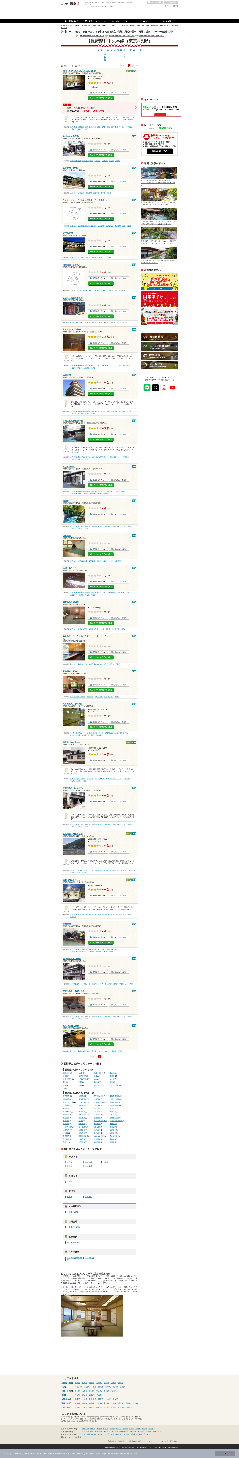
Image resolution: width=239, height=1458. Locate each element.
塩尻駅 (88, 258)
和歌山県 (92, 1399)
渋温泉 (81, 1096)
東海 (63, 1395)
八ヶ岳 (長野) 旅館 (90, 322)
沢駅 (123, 226)
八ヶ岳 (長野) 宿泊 (76, 322)
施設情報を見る (98, 93)
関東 (63, 1387)
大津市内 (141, 1434)
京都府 (108, 1399)
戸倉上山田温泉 (68, 1102)
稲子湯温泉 (83, 1127)
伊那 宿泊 (73, 226)
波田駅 (84, 873)
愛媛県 (128, 1403)
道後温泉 (132, 1431)
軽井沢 (96, 1085)
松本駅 (103, 193)
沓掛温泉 (113, 1112)
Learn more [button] (132, 1453)
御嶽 (80, 1085)
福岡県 (77, 1407)
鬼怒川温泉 (156, 1431)
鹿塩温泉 (66, 1114)
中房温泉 (82, 1139)
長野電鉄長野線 (73, 1242)
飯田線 (69, 1197)
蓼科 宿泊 (73, 629)
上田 (80, 1073)
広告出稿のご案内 (159, 316)
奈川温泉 (113, 1108)
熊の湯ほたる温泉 (116, 1121)
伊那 (80, 1082)
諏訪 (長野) (67, 1079)
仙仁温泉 (113, 1114)
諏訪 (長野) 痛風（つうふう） (107, 366)
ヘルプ (163, 1441)
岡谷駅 (80, 129)
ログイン (167, 6)
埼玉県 (86, 1387)
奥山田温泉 (67, 1112)
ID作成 (175, 6)
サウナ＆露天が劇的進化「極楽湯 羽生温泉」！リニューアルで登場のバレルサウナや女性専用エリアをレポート (158, 183)
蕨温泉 (81, 1121)
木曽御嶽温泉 (99, 1136)
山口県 (106, 1403)
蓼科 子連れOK (94, 664)
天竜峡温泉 (83, 1114)
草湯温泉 (113, 1130)
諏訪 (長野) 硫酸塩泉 (77, 127)
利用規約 (144, 1447)
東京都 (100, 1387)
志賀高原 (66, 1073)
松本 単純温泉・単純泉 (77, 779)
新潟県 (91, 1391)
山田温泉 (82, 1108)
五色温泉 (97, 1118)
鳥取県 (84, 1403)
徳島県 (113, 1403)
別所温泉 (66, 1099)
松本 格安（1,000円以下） (119, 870)
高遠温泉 (113, 1133)
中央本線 (88, 1197)
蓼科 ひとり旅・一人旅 (96, 629)
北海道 (64, 1383)
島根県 (91, 1403)
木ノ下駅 (118, 226)
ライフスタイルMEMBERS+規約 (160, 1447)
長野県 (77, 1391)
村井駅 (99, 561)
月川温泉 (97, 1133)
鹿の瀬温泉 (114, 1136)
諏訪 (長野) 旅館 (87, 161)
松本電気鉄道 (72, 1212)
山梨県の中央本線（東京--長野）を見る (92, 36)
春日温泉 (113, 1127)
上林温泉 (97, 1112)
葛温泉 (65, 1142)
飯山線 (69, 1166)
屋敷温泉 (66, 1124)
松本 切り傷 (102, 984)
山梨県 (84, 1391)
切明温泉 (82, 1112)
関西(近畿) (66, 1399)
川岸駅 (86, 129)
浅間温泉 (66, 1105)
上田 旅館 (81, 193)
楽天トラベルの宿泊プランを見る (101, 98)
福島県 (120, 1383)
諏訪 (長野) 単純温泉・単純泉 (80, 411)
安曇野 (112, 1076)
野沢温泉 (66, 1096)
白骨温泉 (97, 1099)
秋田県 (106, 1383)
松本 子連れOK (100, 779)
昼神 (111, 1082)
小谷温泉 (113, 1139)
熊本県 (106, 1407)
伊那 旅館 (101, 226)
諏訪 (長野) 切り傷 (125, 411)
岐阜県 (91, 1395)
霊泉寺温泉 (114, 1102)
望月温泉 (97, 1127)
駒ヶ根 (96, 1082)
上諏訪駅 (73, 129)
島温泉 (112, 1142)
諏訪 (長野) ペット (116, 457)
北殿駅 (129, 226)
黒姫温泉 (82, 1124)
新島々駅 (132, 870)
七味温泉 (82, 1118)
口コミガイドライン (151, 1441)
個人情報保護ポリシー (112, 1447)
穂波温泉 (82, 1105)
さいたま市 (105, 1434)
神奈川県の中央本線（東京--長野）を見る (122, 36)
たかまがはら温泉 (100, 1121)
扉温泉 (65, 1133)
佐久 (64, 1085)
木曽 (95, 1079)
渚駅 (116, 290)
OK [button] (225, 1454)
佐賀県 (91, 1407)
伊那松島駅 (109, 226)
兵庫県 (77, 1399)
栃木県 (108, 1387)
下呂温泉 (114, 1431)
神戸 (148, 1434)
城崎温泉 (106, 1431)
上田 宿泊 (73, 193)
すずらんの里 (105, 53)
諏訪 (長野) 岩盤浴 (100, 914)
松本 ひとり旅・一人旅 (113, 779)
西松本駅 (96, 193)
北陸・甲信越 (67, 1391)
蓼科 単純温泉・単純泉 (77, 697)
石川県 (106, 1391)
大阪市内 (125, 1434)
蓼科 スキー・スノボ (102, 1051)
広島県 (77, 1403)
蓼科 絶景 (90, 1051)
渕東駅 (78, 873)
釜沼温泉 (66, 1136)
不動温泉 (66, 1118)
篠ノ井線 (88, 1162)
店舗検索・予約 (160, 151)
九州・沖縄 (66, 1407)
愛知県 (84, 1395)
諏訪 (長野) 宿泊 (90, 127)
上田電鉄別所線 (73, 1227)
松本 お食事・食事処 (102, 870)
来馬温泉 (82, 1142)
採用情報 (175, 1447)
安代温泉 (97, 1108)
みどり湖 (124, 51)
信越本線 (88, 1166)
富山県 (99, 1391)
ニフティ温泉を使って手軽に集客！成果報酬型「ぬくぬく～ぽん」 (159, 281)
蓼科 (64, 1082)
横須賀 (94, 1434)
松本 (95, 1076)
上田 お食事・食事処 (85, 290)
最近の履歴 (171, 2)
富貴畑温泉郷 (83, 1136)
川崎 (88, 1434)
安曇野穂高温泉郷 (100, 1102)
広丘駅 (94, 258)
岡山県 (99, 1403)
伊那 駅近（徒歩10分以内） (87, 226)
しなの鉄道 (89, 1258)
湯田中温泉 (83, 1099)
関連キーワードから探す (71, 1437)
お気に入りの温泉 (155, 2)
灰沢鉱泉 (66, 1139)
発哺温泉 (66, 1121)
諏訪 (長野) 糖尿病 (125, 366)
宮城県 (84, 1383)
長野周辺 (82, 1076)
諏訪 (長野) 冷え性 (103, 127)
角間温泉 (97, 1124)
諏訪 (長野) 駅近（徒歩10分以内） (114, 491)
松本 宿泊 (73, 258)
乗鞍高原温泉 (114, 1096)
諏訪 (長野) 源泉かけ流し (78, 951)
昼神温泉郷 (67, 1108)
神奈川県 (78, 1387)
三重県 (99, 1395)
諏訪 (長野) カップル (118, 127)
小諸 (64, 1088)
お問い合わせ (173, 1441)
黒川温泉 (141, 1431)
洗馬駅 (100, 258)
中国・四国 (66, 1403)
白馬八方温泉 (114, 1099)
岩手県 (99, 1383)
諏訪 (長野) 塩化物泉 (77, 526)
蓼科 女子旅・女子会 (112, 629)
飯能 (112, 1434)
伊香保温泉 (124, 1431)
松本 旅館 (81, 258)
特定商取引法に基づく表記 (131, 1447)
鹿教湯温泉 (98, 1096)
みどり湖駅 (107, 258)
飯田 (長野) (83, 1079)
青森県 (91, 1383)
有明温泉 (97, 1139)
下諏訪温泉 (83, 1102)
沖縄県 (129, 1407)
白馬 (64, 1076)
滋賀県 (100, 1399)
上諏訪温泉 (67, 1130)
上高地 (112, 1073)
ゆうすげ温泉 (68, 1127)
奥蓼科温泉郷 (114, 1105)
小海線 (105, 1162)
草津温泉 (85, 1431)
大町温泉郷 (98, 1114)
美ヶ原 (112, 1079)
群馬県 (115, 1387)
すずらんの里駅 (122, 322)
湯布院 (148, 1431)
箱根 (92, 1431)
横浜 (83, 1434)
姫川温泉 (97, 1142)
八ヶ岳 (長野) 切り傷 (106, 733)
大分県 (84, 1407)
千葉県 (93, 1387)
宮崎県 (113, 1407)
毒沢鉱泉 (82, 1130)
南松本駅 (89, 193)
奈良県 (115, 1399)
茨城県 (122, 1387)
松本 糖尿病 (93, 984)
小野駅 (84, 781)
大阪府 (84, 1399)
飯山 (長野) (98, 1073)
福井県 (113, 1391)
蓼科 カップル (82, 629)
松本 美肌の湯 (82, 561)
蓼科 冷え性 (99, 697)
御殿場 (118, 1434)
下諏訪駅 (129, 127)
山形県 (113, 1383)
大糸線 (69, 1162)
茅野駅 (99, 322)
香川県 (120, 1403)
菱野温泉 (113, 1124)
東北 (70, 1383)
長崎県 (99, 1407)
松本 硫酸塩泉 (74, 984)
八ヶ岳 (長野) (114, 1085)
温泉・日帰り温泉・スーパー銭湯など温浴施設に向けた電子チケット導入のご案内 (159, 299)
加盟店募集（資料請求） (117, 1441)
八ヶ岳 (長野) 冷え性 (121, 733)
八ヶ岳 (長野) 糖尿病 (90, 733)
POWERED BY (161, 128)
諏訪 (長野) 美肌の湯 (110, 411)
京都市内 (133, 1434)
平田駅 (109, 193)
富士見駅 (91, 735)
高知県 (135, 1403)
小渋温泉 (82, 1133)
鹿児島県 (121, 1407)
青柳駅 (105, 322)
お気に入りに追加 (119, 93)
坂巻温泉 (97, 1130)
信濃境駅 (98, 735)
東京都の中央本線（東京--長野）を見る (151, 36)
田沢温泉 (97, 1105)
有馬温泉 (98, 1431)
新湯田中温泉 (114, 1118)
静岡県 (77, 1395)
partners (50, 1453)
